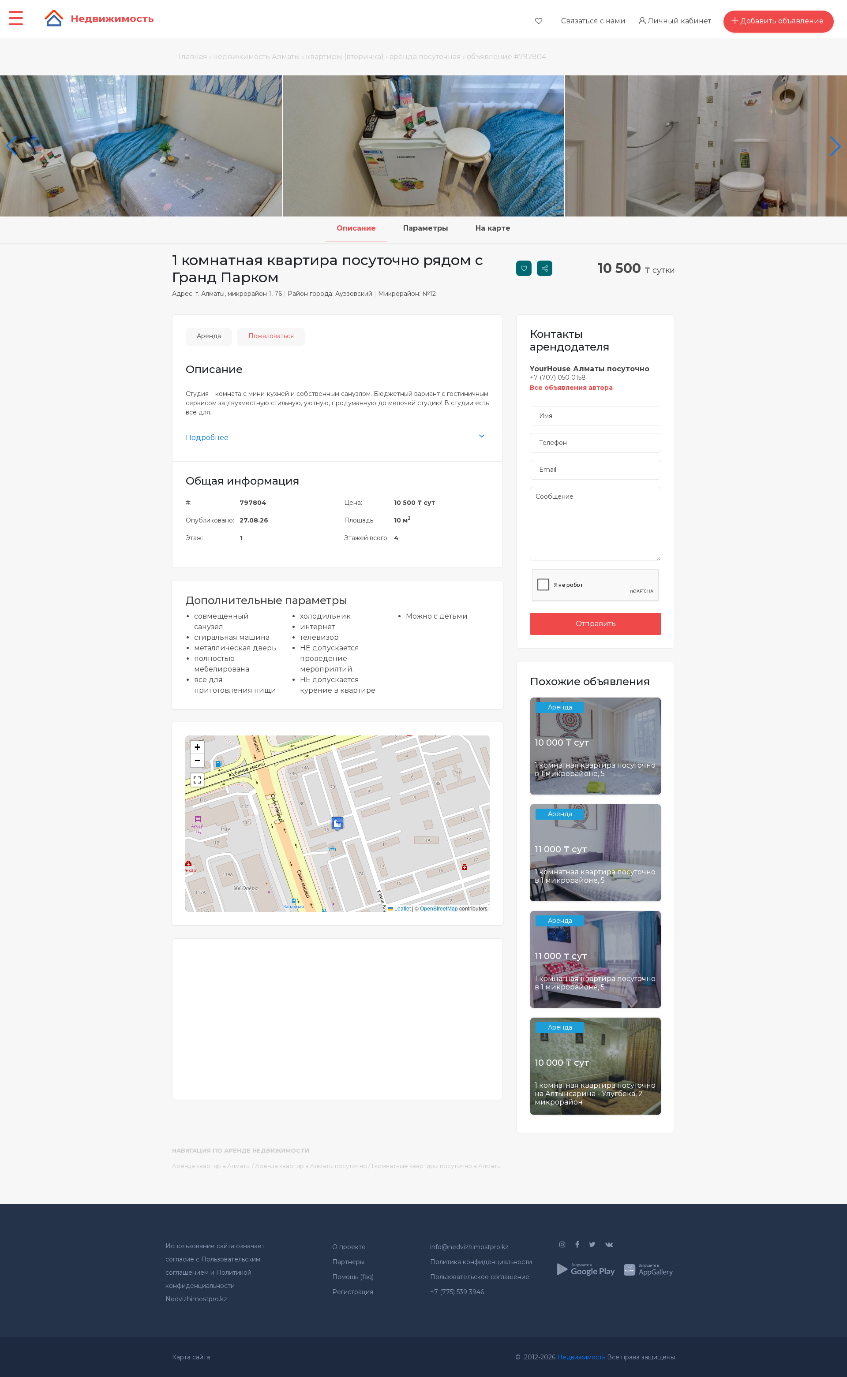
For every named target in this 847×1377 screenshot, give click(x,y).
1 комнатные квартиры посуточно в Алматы (436, 1165)
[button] (337, 824)
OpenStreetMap (439, 908)
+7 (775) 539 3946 (457, 1292)
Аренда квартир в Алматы (211, 1165)
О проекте (349, 1247)
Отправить (596, 623)
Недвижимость (581, 1357)
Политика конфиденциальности (481, 1262)
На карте (493, 228)
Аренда (209, 336)
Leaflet (402, 908)
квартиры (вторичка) (345, 56)
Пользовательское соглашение (479, 1277)
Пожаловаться (271, 336)
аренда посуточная (425, 56)
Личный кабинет (678, 21)
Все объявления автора (571, 388)
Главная (193, 56)
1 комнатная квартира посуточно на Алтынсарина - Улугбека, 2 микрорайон (595, 1093)
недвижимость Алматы (256, 56)
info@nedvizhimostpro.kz (469, 1247)
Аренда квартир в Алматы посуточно (311, 1165)
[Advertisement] (337, 1013)
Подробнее (207, 437)
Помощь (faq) (353, 1277)
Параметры (425, 228)
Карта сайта (191, 1357)
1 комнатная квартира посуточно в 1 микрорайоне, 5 (595, 769)
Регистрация (352, 1292)
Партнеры (348, 1262)
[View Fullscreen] (197, 780)
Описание (356, 228)
